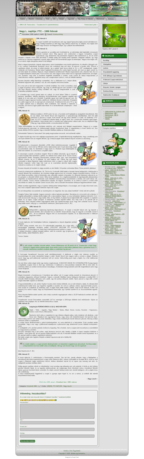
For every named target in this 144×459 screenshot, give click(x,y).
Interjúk (61, 19)
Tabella (107, 119)
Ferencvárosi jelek (90, 25)
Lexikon (105, 68)
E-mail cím (23, 426)
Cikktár (105, 83)
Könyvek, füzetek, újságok (111, 87)
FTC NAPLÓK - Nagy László (62, 386)
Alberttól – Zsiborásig (35, 19)
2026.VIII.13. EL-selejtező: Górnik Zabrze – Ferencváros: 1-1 (113, 196)
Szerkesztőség (58, 34)
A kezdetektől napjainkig (111, 72)
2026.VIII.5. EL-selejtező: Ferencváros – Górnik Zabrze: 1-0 (113, 218)
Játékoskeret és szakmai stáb (115, 111)
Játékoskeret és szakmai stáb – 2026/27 (115, 167)
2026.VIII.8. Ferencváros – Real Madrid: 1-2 (115, 201)
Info (54, 19)
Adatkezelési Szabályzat (111, 95)
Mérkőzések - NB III (111, 115)
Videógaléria (107, 64)
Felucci (107, 214)
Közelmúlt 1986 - (32, 386)
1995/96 (49, 386)
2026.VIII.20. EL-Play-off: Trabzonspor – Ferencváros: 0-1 (115, 171)
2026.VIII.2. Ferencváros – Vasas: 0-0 (113, 229)
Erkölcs (66, 451)
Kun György (120, 199)
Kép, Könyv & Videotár (85, 19)
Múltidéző (111, 19)
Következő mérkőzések (112, 188)
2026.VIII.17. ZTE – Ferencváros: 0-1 (114, 178)
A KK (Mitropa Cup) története (112, 76)
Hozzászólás (24, 402)
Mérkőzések (100, 19)
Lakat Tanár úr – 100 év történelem (114, 214)
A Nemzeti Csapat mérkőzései (113, 79)
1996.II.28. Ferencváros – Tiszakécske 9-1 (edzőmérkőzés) (38, 25)
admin (107, 170)
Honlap (22, 433)
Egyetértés (76, 451)
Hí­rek (47, 19)
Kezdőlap (106, 60)
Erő (71, 451)
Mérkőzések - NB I (111, 113)
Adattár (22, 19)
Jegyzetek (71, 19)
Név (21, 420)
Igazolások (108, 117)
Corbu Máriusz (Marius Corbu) (115, 175)
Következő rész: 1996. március (66, 382)
